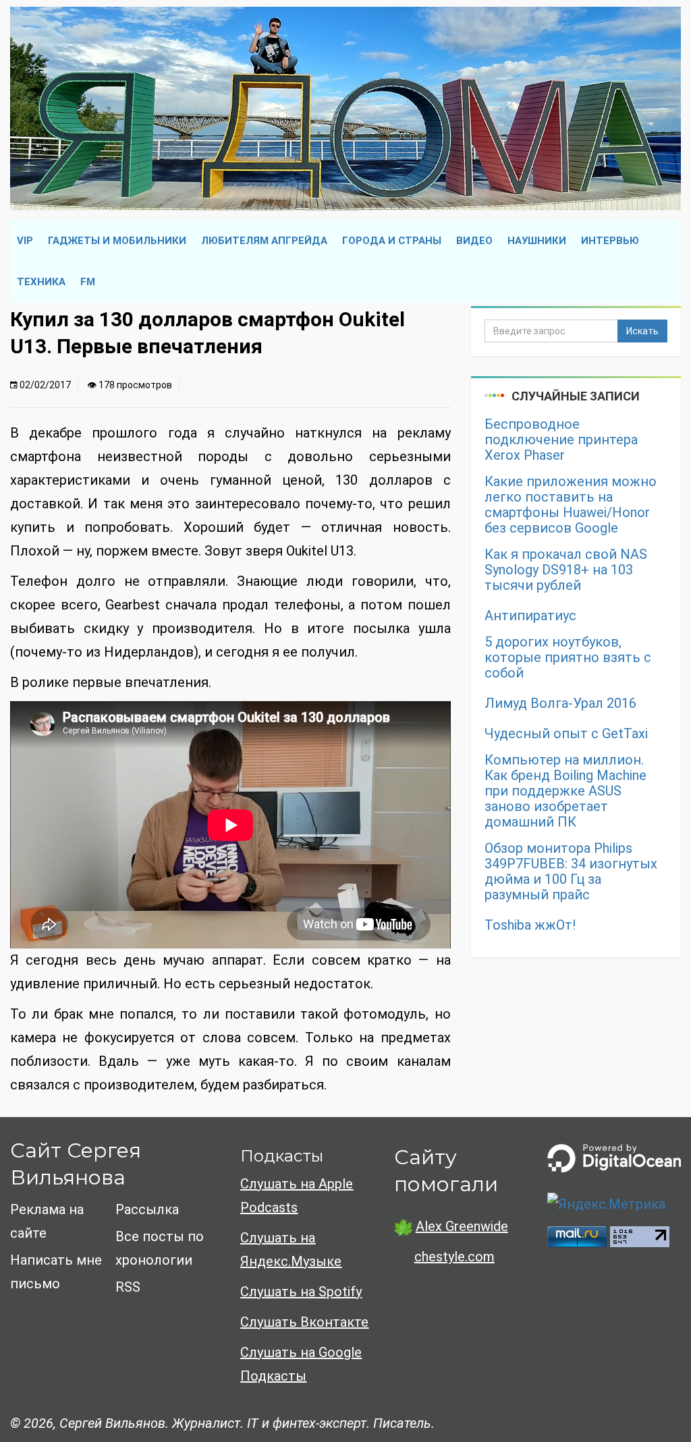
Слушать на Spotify (301, 1292)
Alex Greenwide (462, 1226)
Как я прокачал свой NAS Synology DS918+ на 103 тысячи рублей (566, 570)
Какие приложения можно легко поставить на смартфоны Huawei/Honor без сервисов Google (571, 505)
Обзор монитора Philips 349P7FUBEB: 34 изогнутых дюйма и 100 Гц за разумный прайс (571, 872)
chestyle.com (454, 1257)
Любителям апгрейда (264, 241)
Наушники (536, 241)
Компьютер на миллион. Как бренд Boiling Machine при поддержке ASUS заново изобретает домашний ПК (565, 791)
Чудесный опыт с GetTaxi (566, 734)
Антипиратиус (530, 616)
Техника (41, 282)
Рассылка (147, 1209)
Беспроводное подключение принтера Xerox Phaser (561, 440)
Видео (474, 241)
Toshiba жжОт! (530, 925)
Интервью (610, 241)
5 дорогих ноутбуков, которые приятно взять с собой (568, 657)
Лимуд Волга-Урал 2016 (560, 703)
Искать (642, 331)
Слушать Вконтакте (304, 1322)
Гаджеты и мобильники (117, 241)
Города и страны (391, 241)
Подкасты (281, 1156)
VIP (25, 241)
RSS (127, 1287)
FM (87, 282)
